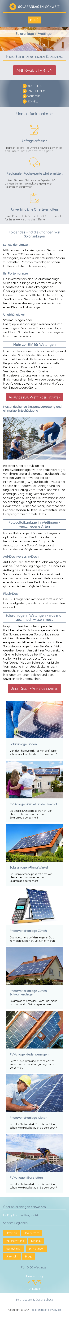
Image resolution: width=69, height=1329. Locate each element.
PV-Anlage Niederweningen (29, 1054)
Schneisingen (36, 1248)
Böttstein (11, 1233)
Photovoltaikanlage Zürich (28, 931)
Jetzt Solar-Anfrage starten (34, 688)
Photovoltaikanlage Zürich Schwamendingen (28, 992)
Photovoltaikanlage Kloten (28, 1118)
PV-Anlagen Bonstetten (26, 1177)
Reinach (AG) (14, 1248)
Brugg (28, 1256)
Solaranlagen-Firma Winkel (29, 867)
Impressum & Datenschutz (34, 1299)
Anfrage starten (34, 70)
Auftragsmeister (30, 1215)
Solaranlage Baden (23, 744)
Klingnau (36, 1240)
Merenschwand (15, 1240)
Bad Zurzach (31, 1233)
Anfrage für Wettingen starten (34, 397)
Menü (34, 20)
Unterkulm (12, 1256)
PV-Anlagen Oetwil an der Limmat (33, 804)
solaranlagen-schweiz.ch (46, 1309)
